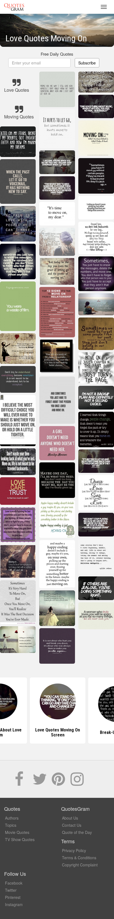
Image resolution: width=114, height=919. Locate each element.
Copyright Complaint (80, 865)
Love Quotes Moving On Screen (57, 732)
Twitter (11, 890)
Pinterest (12, 897)
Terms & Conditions (79, 857)
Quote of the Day (77, 832)
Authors (12, 818)
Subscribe (87, 63)
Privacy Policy (74, 850)
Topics (10, 825)
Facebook (13, 883)
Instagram (14, 904)
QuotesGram (14, 7)
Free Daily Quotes (57, 54)
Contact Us (71, 825)
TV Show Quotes (20, 839)
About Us (70, 818)
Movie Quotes (17, 832)
